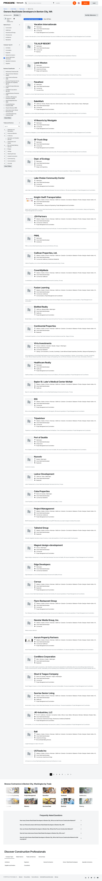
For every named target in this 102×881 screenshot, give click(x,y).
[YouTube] (97, 877)
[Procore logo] (9, 3)
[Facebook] (88, 878)
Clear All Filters (47, 19)
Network (20, 3)
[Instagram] (94, 877)
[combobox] (64, 3)
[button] (4, 28)
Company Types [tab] (9, 856)
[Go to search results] (19, 126)
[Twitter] (91, 877)
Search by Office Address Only (10, 20)
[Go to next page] (71, 774)
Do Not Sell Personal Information (46, 877)
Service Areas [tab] (42, 856)
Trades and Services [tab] (31, 856)
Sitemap (56, 877)
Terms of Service (35, 877)
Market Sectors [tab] (19, 856)
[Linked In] (85, 877)
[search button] (74, 3)
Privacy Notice (27, 877)
